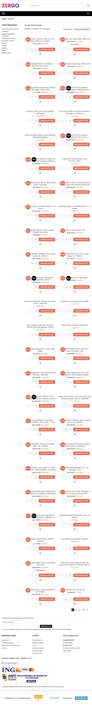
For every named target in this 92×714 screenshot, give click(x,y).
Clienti (35, 635)
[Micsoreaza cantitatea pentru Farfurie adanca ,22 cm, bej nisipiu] (62, 287)
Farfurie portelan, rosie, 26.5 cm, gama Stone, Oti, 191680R (40, 445)
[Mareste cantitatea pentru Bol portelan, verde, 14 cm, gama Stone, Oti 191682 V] (35, 599)
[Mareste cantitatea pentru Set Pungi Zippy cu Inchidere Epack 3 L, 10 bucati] (70, 216)
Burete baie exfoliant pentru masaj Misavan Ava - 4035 (40, 231)
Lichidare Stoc (6, 53)
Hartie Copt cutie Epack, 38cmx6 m (75, 325)
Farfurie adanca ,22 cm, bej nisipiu (75, 277)
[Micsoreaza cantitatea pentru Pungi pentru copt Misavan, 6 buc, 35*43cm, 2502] (62, 168)
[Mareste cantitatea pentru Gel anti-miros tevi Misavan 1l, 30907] (70, 311)
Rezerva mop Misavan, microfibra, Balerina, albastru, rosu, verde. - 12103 (40, 421)
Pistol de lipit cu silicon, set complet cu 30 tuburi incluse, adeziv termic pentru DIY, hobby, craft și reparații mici (74, 183)
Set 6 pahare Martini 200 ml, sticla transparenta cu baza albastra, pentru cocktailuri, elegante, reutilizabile (40, 397)
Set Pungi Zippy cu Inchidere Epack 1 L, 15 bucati (40, 207)
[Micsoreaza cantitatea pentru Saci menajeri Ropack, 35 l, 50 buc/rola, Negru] (28, 358)
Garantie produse (38, 648)
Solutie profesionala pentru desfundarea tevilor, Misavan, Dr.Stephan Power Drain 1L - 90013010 (40, 492)
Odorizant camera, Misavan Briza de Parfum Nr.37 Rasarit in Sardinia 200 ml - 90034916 (74, 564)
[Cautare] (88, 6)
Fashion (4, 48)
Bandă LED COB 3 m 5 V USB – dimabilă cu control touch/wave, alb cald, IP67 (74, 492)
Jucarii (4, 50)
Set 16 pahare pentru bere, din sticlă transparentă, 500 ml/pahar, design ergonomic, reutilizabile (75, 374)
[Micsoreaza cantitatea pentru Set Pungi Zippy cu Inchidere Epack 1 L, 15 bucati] (28, 216)
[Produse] (4, 14)
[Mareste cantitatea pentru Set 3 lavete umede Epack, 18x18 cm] (70, 548)
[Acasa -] (13, 6)
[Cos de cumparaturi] (87, 13)
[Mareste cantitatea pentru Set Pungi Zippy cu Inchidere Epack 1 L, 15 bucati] (35, 216)
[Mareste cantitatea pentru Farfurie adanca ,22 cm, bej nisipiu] (70, 287)
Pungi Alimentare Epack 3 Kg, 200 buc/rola (75, 64)
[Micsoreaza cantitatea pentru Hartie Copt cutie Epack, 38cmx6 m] (62, 334)
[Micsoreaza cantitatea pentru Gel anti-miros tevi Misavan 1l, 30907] (62, 311)
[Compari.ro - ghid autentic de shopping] (55, 698)
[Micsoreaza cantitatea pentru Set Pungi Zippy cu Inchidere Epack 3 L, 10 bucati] (62, 216)
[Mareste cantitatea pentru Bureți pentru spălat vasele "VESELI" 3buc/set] (35, 548)
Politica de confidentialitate (11, 645)
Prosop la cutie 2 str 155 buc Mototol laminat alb (40, 112)
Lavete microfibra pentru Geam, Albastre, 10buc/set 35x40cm (40, 136)
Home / (5, 19)
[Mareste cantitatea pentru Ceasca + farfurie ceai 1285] (70, 239)
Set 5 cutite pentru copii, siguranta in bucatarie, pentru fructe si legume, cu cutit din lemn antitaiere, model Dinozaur (40, 516)
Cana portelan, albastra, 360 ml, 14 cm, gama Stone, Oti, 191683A (40, 40)
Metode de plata (37, 643)
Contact (4, 648)
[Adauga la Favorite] (40, 54)
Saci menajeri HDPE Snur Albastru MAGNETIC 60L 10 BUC (40, 65)
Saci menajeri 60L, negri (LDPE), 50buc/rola (75, 39)
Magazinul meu (9, 635)
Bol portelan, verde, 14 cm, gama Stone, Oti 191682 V (40, 591)
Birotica (4, 43)
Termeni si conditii (8, 643)
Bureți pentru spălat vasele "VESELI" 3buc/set (40, 540)
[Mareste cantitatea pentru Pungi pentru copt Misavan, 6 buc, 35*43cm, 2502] (70, 168)
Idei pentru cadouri (8, 41)
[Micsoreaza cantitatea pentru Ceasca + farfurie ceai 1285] (62, 239)
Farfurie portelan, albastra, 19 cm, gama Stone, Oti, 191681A (40, 255)
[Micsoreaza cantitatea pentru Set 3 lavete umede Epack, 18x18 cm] (62, 548)
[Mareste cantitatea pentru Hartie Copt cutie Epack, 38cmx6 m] (70, 334)
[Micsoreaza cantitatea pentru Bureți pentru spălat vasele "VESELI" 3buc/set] (28, 548)
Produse (11, 19)
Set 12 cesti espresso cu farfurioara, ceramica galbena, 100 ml (40, 278)
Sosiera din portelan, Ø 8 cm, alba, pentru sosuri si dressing (40, 183)
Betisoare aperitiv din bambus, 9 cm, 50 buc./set (75, 516)
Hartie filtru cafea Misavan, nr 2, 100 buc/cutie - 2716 (74, 469)
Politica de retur (37, 651)
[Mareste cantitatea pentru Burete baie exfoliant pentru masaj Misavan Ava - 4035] (35, 239)
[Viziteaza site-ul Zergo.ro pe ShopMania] (81, 698)
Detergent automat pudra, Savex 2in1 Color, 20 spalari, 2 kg (75, 350)
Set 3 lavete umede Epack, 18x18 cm (74, 539)
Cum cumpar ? (37, 640)
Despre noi (5, 640)
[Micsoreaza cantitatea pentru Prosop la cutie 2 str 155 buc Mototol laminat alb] (28, 120)
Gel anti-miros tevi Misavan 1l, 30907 (75, 301)
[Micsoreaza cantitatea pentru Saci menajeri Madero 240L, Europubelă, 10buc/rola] (28, 575)
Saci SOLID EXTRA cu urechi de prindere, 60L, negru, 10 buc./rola (40, 88)
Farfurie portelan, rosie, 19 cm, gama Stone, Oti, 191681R (75, 255)
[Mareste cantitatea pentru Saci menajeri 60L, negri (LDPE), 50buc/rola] (70, 49)
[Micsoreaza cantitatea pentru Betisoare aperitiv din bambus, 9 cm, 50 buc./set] (62, 524)
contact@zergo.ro (11, 663)
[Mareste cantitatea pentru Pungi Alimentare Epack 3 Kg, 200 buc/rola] (70, 73)
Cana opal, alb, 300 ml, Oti (75, 590)
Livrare (34, 645)
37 (84, 610)
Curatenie (5, 31)
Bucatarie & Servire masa (10, 29)
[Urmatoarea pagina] (87, 609)
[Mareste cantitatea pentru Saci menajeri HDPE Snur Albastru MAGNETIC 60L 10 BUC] (35, 73)
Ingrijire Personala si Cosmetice (8, 35)
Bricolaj (4, 45)
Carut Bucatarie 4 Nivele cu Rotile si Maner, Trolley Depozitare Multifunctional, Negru (75, 88)
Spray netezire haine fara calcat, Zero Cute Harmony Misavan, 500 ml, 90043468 (75, 397)
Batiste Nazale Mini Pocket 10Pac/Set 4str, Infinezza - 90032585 (40, 374)
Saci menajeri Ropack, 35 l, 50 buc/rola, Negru (40, 350)
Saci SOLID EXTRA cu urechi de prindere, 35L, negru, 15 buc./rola (74, 112)
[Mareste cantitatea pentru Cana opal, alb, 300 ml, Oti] (70, 599)
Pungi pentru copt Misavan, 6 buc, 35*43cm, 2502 (75, 160)
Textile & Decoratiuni (8, 38)
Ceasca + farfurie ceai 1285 (75, 230)
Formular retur (37, 653)
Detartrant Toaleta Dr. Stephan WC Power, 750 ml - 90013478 (40, 302)
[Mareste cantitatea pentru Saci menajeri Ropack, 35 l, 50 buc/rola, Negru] (35, 358)
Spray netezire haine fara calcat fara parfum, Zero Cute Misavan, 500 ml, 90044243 (40, 326)
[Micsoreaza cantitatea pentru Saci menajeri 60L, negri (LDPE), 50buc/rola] (62, 49)
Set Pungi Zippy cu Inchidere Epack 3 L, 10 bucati (75, 207)
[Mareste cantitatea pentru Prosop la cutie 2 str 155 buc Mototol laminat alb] (35, 120)
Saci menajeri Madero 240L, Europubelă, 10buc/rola (40, 564)
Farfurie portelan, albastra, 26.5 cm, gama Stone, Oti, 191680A (75, 421)
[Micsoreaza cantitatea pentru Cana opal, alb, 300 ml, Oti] (62, 599)
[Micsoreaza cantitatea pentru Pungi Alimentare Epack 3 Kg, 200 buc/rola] (62, 73)
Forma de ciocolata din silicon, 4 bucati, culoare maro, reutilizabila (75, 445)
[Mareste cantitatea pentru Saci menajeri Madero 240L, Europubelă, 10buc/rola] (35, 575)
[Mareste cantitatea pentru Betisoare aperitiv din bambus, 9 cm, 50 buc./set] (70, 524)
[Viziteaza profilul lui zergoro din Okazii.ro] (38, 698)
